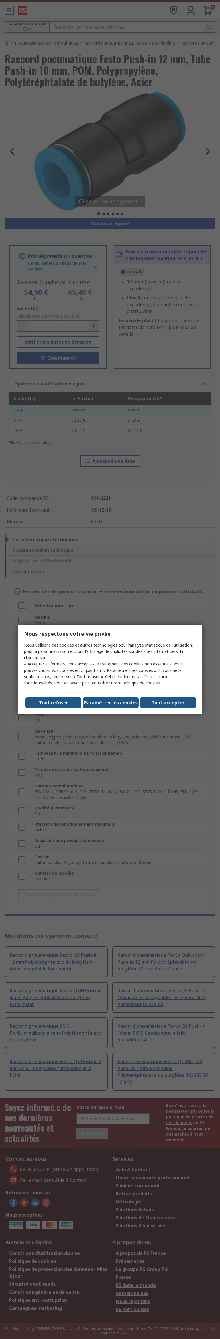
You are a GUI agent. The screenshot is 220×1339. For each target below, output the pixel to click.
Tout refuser (53, 703)
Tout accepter (168, 703)
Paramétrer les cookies (111, 703)
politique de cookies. (142, 683)
